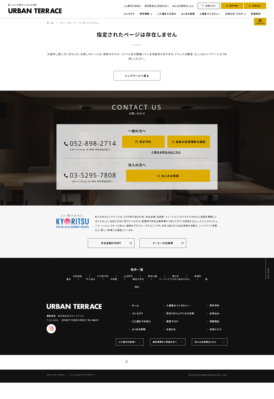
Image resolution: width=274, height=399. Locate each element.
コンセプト (129, 13)
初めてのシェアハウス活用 (180, 313)
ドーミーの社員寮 (163, 243)
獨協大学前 (138, 279)
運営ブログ (172, 321)
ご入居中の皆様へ (132, 5)
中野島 (114, 279)
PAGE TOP (268, 273)
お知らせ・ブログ (234, 13)
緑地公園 (152, 276)
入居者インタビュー (210, 13)
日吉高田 (77, 276)
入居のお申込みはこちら (166, 152)
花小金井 (90, 279)
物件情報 (145, 13)
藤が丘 (175, 276)
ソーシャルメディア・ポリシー (82, 374)
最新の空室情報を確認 (190, 142)
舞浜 (137, 286)
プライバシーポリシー (56, 374)
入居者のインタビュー (178, 305)
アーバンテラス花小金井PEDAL (174, 279)
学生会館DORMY (111, 243)
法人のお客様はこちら (183, 5)
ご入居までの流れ (166, 13)
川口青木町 (103, 276)
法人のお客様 (170, 176)
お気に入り (210, 5)
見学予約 (233, 5)
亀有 (68, 279)
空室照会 (256, 13)
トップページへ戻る (137, 76)
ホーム (50, 22)
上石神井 (128, 276)
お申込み (256, 5)
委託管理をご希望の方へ (157, 5)
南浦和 (197, 276)
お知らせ (171, 329)
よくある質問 (188, 13)
